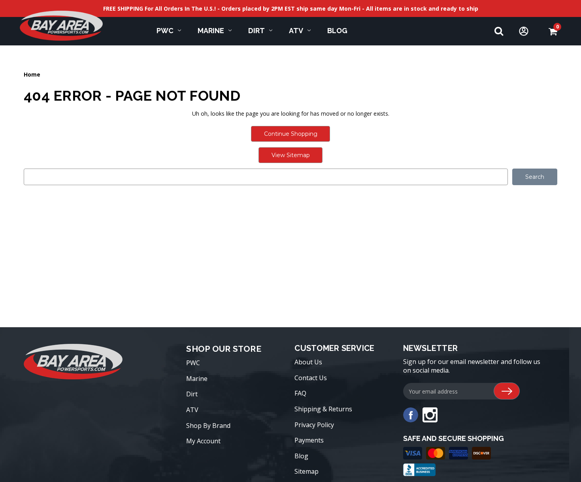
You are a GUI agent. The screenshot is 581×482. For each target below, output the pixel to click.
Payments (309, 440)
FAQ (300, 393)
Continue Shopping (290, 133)
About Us (308, 362)
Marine (211, 30)
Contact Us (310, 377)
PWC (165, 30)
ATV (296, 30)
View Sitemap (291, 155)
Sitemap (306, 471)
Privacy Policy (314, 424)
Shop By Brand (208, 425)
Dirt (256, 30)
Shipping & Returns (323, 409)
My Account (203, 441)
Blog (337, 30)
